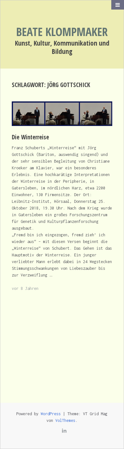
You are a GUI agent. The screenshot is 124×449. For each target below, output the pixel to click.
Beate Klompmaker (62, 32)
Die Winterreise (30, 137)
